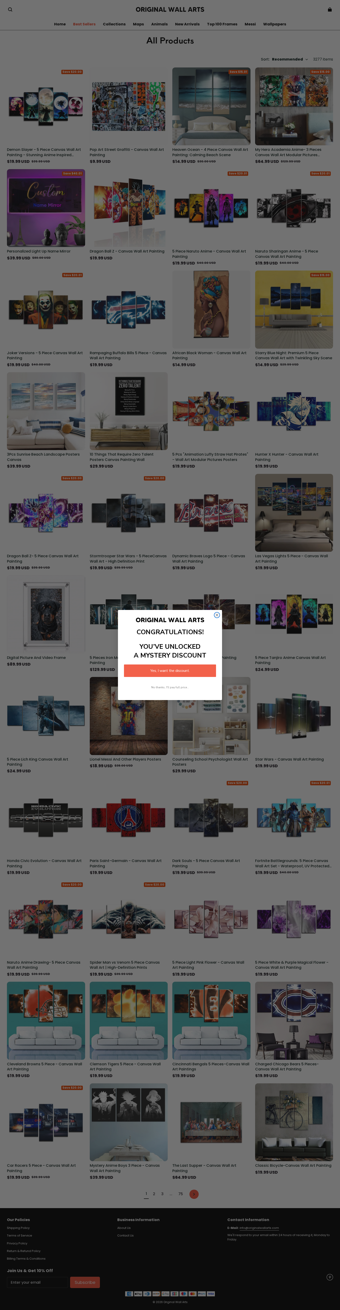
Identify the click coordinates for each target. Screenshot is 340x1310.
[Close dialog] (217, 615)
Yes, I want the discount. (170, 670)
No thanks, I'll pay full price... (170, 687)
